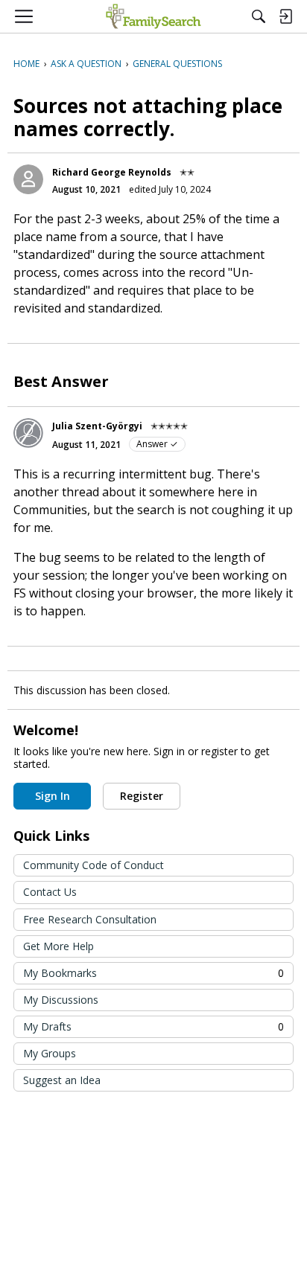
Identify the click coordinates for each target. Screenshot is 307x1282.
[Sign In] (285, 16)
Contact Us (50, 892)
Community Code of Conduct (93, 865)
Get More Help (58, 946)
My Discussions (60, 1000)
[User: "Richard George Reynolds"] (28, 179)
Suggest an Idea (62, 1080)
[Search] (258, 16)
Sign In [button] (52, 796)
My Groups (49, 1053)
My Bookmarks (153, 973)
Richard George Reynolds (111, 172)
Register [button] (141, 796)
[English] (153, 16)
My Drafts (153, 1026)
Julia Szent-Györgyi (97, 426)
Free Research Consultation (89, 919)
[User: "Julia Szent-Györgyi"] (28, 433)
